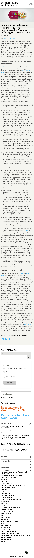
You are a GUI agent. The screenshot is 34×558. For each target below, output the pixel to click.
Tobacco (3, 541)
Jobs (2, 523)
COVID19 (3, 491)
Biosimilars (4, 479)
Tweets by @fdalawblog (8, 397)
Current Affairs (5, 493)
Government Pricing (7, 511)
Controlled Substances (8, 487)
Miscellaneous (5, 527)
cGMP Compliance (6, 483)
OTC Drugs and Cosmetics (9, 531)
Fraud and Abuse (6, 509)
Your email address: (9, 376)
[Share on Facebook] (6, 339)
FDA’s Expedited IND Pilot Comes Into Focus (14, 431)
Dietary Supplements (7, 495)
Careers (21, 556)
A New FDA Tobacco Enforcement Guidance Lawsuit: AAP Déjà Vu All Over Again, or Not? (14, 449)
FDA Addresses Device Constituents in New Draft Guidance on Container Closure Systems (15, 425)
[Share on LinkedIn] (9, 339)
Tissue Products (6, 539)
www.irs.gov (28, 324)
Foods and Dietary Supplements (11, 507)
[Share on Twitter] (3, 339)
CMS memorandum (8, 67)
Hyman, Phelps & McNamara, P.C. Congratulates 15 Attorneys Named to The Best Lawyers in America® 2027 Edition (16, 437)
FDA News (4, 503)
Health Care (5, 515)
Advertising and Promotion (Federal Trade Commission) (14, 472)
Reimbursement (23, 335)
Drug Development (13, 335)
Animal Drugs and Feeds (8, 477)
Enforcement (5, 501)
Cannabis (4, 481)
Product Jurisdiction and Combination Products (15, 535)
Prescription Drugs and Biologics (11, 533)
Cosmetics (4, 489)
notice (26, 230)
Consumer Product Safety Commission (13, 485)
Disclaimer (13, 556)
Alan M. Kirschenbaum (9, 38)
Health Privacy (5, 517)
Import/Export (5, 519)
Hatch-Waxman (6, 513)
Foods (3, 505)
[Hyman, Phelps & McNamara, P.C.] (9, 4)
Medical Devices (6, 525)
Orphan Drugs (5, 529)
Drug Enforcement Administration (11, 499)
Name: (5, 371)
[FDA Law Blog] (17, 13)
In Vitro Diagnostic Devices (9, 521)
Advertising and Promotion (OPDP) (11, 475)
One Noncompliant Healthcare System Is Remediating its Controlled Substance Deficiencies (15, 443)
